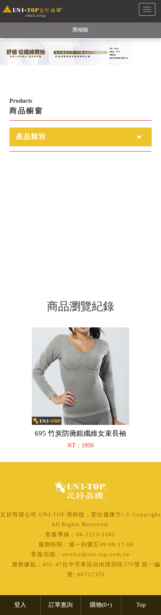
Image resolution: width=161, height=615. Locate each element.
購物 (101, 605)
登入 (20, 605)
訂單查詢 (61, 605)
